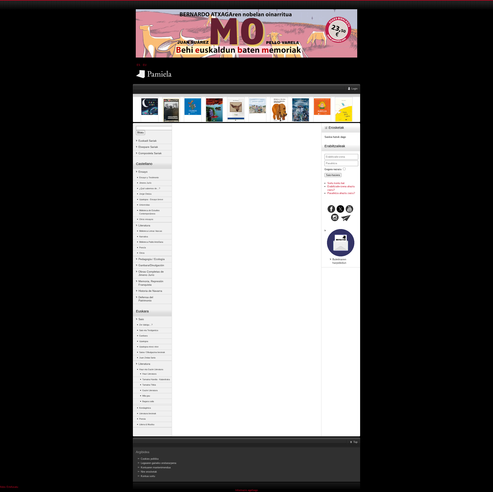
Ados (3, 486)
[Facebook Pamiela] (332, 211)
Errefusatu (12, 486)
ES (139, 65)
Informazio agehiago (246, 490)
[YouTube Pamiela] (349, 211)
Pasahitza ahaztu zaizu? (341, 193)
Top (355, 442)
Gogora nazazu (332, 169)
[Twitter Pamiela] (353, 211)
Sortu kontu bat (336, 183)
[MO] (246, 56)
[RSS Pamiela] (335, 220)
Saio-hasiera (333, 175)
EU (144, 65)
